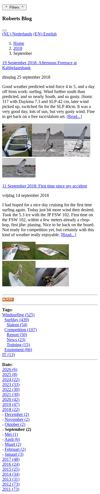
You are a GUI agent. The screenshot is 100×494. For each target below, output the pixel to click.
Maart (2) (13, 444)
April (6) (12, 439)
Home (18, 43)
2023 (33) (10, 384)
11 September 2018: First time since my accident (44, 186)
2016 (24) (10, 464)
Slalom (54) (17, 324)
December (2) (17, 414)
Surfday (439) (16, 319)
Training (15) (18, 344)
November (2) (17, 419)
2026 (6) (9, 369)
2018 (17, 48)
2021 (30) (10, 394)
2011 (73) (10, 489)
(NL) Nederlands (17, 34)
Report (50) (17, 334)
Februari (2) (15, 449)
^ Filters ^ (14, 7)
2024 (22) (10, 379)
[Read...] (74, 116)
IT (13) (8, 354)
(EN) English (45, 34)
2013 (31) (10, 479)
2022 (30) (10, 389)
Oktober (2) (15, 424)
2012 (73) (10, 484)
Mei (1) (11, 434)
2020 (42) (10, 399)
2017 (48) (10, 459)
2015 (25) (10, 469)
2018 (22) (10, 409)
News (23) (16, 339)
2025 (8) (9, 374)
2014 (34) (10, 474)
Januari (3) (14, 454)
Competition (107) (20, 329)
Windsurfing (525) (18, 314)
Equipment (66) (18, 349)
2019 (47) (10, 404)
